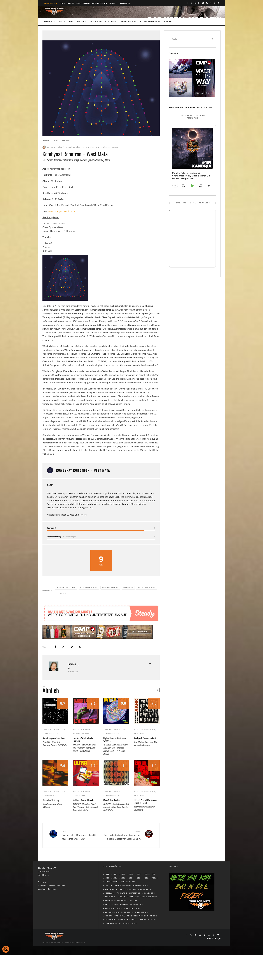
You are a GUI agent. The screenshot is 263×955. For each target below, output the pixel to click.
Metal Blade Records (116, 904)
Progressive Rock (138, 916)
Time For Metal (113, 923)
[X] (191, 3)
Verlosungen (126, 22)
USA (135, 923)
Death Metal (111, 889)
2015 (123, 874)
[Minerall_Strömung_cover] (55, 773)
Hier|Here (60, 885)
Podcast (168, 22)
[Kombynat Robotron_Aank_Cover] (147, 711)
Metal (134, 901)
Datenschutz (80, 943)
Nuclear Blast (134, 908)
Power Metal (141, 912)
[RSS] (207, 3)
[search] (212, 39)
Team (62, 3)
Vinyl (78, 147)
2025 (147, 878)
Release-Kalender (148, 22)
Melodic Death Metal (116, 901)
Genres (112, 3)
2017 (139, 874)
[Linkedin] (199, 3)
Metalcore (137, 904)
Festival (109, 893)
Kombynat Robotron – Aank (145, 738)
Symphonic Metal (128, 920)
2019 (155, 874)
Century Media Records (118, 885)
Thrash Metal (148, 920)
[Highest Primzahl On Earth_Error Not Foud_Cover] (147, 773)
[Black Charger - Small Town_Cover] (55, 711)
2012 (107, 874)
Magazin (48, 22)
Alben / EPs (62, 147)
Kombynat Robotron (111, 587)
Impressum (69, 943)
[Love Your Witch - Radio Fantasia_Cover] (86, 711)
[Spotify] (203, 3)
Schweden (110, 920)
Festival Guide (66, 22)
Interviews (96, 22)
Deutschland (128, 889)
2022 (123, 878)
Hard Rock (110, 897)
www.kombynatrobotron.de (61, 211)
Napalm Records (114, 908)
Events (80, 22)
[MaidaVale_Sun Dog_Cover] (116, 773)
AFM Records (112, 882)
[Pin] (72, 647)
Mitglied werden (99, 3)
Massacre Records (147, 897)
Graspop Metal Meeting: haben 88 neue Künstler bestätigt (79, 835)
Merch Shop (125, 3)
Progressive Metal (115, 916)
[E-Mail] (80, 647)
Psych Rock (62, 593)
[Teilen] (55, 647)
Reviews (109, 22)
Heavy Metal (126, 897)
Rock (154, 916)
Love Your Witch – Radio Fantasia (83, 739)
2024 (139, 878)
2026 (155, 878)
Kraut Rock (128, 587)
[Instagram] (195, 3)
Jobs (78, 3)
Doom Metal (145, 889)
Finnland (122, 893)
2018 (147, 874)
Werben (85, 3)
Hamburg (135, 893)
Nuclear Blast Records (117, 912)
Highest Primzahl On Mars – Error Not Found (145, 801)
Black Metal (128, 882)
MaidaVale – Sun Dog (112, 800)
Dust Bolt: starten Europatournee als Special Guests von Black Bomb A (121, 835)
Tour (127, 923)
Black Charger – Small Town (53, 738)
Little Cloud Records (147, 587)
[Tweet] (63, 647)
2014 (115, 874)
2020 (107, 878)
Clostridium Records (89, 587)
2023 (131, 878)
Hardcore (149, 893)
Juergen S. (51, 147)
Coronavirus (141, 885)
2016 (131, 874)
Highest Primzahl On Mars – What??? (114, 739)
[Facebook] (187, 3)
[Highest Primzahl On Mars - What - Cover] (116, 711)
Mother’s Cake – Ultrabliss (84, 800)
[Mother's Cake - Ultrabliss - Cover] (86, 773)
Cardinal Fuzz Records (66, 587)
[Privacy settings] (5, 949)
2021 (115, 878)
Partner (70, 3)
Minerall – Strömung (50, 800)
